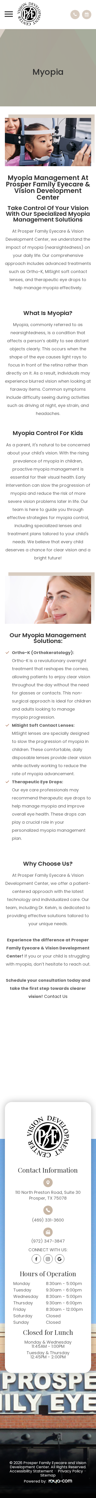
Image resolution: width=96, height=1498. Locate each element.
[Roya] (60, 1482)
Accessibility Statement (31, 1471)
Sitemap (48, 1475)
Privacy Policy (70, 1471)
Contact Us (56, 996)
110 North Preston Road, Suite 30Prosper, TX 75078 (48, 1195)
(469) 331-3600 (48, 1220)
